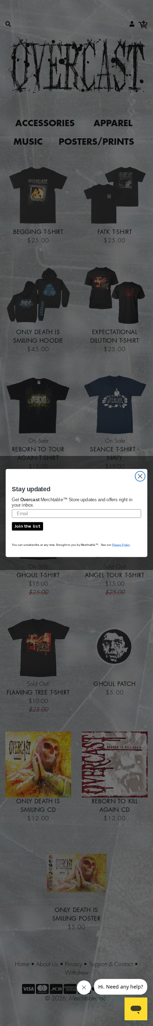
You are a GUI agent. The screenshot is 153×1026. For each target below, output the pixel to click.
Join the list (27, 526)
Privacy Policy (121, 544)
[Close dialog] (140, 476)
